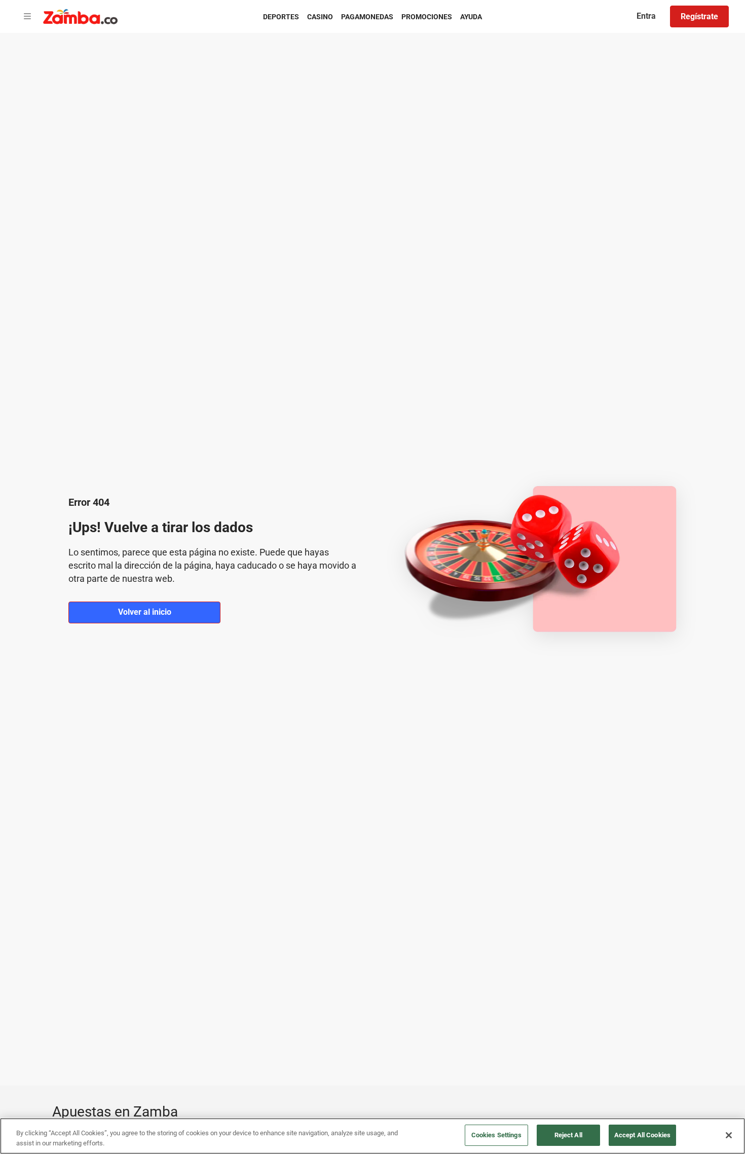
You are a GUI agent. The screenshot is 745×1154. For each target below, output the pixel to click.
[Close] (729, 1135)
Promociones (426, 17)
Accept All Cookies (642, 1135)
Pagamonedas (367, 17)
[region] (372, 1136)
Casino (320, 17)
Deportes (281, 17)
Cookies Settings (496, 1135)
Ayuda (471, 17)
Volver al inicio (144, 612)
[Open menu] (27, 17)
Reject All (568, 1135)
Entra (646, 16)
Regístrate (699, 16)
